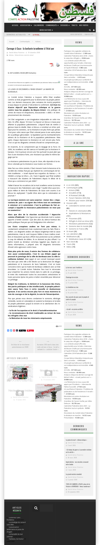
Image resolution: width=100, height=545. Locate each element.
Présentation (69, 134)
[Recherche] (90, 30)
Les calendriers (72, 234)
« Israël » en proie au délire (74, 309)
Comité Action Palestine (16, 52)
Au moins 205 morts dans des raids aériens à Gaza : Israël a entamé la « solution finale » (48, 347)
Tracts (74, 25)
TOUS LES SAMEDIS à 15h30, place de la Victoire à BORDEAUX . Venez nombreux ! (78, 485)
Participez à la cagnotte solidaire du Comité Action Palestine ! (77, 52)
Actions (11, 55)
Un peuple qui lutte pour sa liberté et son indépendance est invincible (77, 81)
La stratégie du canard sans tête (79, 159)
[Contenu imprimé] (58, 66)
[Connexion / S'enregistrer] (94, 30)
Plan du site (89, 34)
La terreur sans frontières (74, 267)
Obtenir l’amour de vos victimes (49, 372)
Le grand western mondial (74, 474)
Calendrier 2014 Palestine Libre (75, 70)
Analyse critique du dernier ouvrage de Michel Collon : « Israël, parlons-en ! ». (78, 92)
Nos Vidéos (83, 25)
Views (79, 325)
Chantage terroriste (72, 277)
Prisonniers (73, 218)
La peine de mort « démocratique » (76, 440)
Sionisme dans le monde (78, 226)
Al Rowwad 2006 (75, 195)
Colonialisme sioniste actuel (24, 55)
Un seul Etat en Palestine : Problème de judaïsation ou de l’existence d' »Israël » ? (78, 108)
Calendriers (39, 25)
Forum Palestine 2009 (77, 198)
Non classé (70, 241)
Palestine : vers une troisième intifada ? (20, 392)
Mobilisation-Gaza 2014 (78, 239)
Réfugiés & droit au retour (79, 221)
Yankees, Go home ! (16, 539)
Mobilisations (45, 30)
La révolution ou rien (72, 287)
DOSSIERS (64, 25)
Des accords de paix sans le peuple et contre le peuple (77, 298)
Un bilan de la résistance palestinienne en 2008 (20, 345)
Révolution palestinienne (78, 224)
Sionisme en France (76, 229)
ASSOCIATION (25, 25)
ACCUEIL (15, 25)
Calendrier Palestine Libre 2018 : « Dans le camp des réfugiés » (20, 370)
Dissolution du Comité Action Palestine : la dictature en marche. (78, 131)
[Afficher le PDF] (51, 66)
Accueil (11, 42)
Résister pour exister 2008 (79, 200)
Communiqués (51, 25)
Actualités (73, 193)
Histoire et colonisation (78, 211)
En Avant (69, 231)
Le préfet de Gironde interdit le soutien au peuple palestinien (49, 390)
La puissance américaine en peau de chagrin (15, 529)
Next (90, 159)
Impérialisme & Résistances (80, 213)
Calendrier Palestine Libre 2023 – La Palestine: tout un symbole (77, 124)
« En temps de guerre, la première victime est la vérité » (78, 450)
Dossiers (69, 203)
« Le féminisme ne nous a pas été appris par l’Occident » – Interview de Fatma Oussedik (77, 101)
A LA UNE (70, 185)
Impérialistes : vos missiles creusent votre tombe (77, 463)
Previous (66, 159)
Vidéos (69, 247)
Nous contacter (76, 34)
